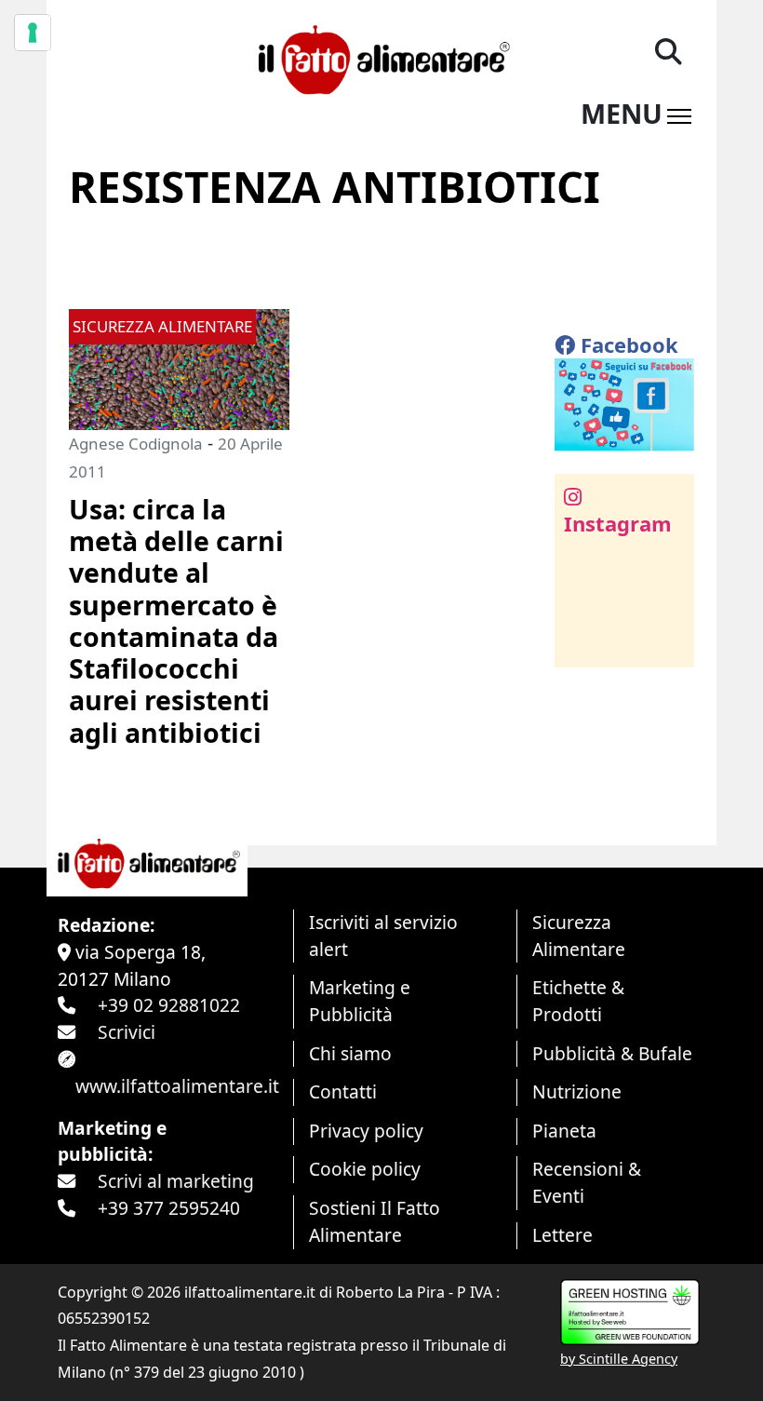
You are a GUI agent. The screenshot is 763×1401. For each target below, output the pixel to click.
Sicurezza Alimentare (578, 935)
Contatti (343, 1091)
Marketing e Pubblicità (359, 1001)
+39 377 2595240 (169, 1207)
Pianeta (564, 1130)
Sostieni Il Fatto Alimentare (374, 1221)
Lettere (562, 1234)
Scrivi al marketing (176, 1180)
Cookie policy (365, 1168)
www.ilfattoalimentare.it (177, 1085)
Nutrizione (577, 1091)
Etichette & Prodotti (578, 1001)
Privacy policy (366, 1130)
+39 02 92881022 (169, 1004)
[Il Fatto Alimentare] (381, 57)
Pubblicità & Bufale (612, 1053)
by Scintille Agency (618, 1358)
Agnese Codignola (136, 443)
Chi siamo (350, 1053)
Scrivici (126, 1031)
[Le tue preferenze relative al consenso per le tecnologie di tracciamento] (32, 32)
